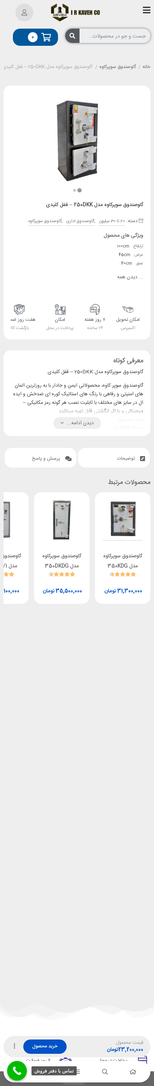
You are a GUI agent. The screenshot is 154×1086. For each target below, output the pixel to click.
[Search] (72, 36)
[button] (74, 190)
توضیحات (126, 459)
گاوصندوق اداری (80, 221)
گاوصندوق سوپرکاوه (118, 67)
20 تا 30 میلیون (112, 221)
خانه (146, 67)
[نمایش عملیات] (14, 1046)
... (130, 277)
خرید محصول (45, 1046)
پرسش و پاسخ (47, 459)
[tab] (114, 458)
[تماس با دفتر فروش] (17, 1071)
